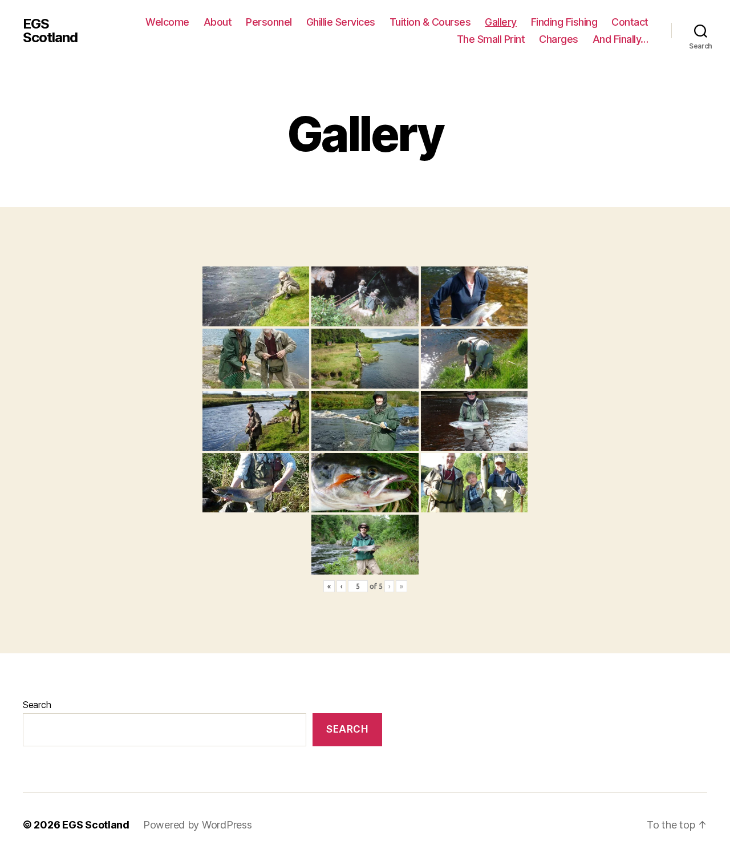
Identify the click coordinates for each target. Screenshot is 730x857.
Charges (558, 39)
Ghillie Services (340, 22)
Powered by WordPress (197, 825)
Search (37, 704)
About (218, 22)
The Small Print (491, 39)
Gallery (501, 22)
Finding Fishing (564, 22)
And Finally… (620, 39)
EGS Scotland (50, 31)
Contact (629, 22)
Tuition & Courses (430, 22)
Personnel (269, 22)
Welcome (167, 22)
